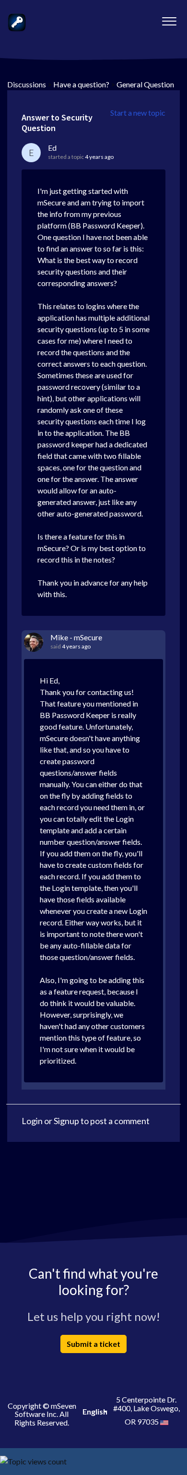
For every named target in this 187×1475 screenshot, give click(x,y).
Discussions (26, 84)
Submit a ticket (93, 1343)
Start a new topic (137, 112)
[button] (169, 19)
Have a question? (81, 84)
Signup (66, 1120)
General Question (145, 84)
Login (32, 1120)
